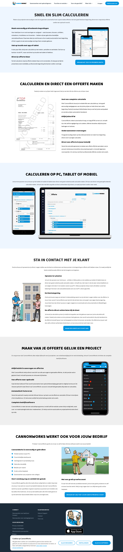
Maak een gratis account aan (77, 328)
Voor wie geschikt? (76, 3)
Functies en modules (60, 3)
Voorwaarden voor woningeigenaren (23, 518)
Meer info (88, 3)
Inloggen (100, 3)
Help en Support (42, 513)
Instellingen (83, 543)
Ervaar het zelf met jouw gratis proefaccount (85, 495)
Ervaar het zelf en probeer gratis (90, 62)
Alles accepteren (101, 543)
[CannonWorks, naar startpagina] (19, 3)
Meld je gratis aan (112, 3)
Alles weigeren (66, 543)
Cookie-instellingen (18, 528)
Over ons (40, 519)
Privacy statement (17, 525)
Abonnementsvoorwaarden (20, 531)
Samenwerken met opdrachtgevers (40, 3)
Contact (40, 516)
